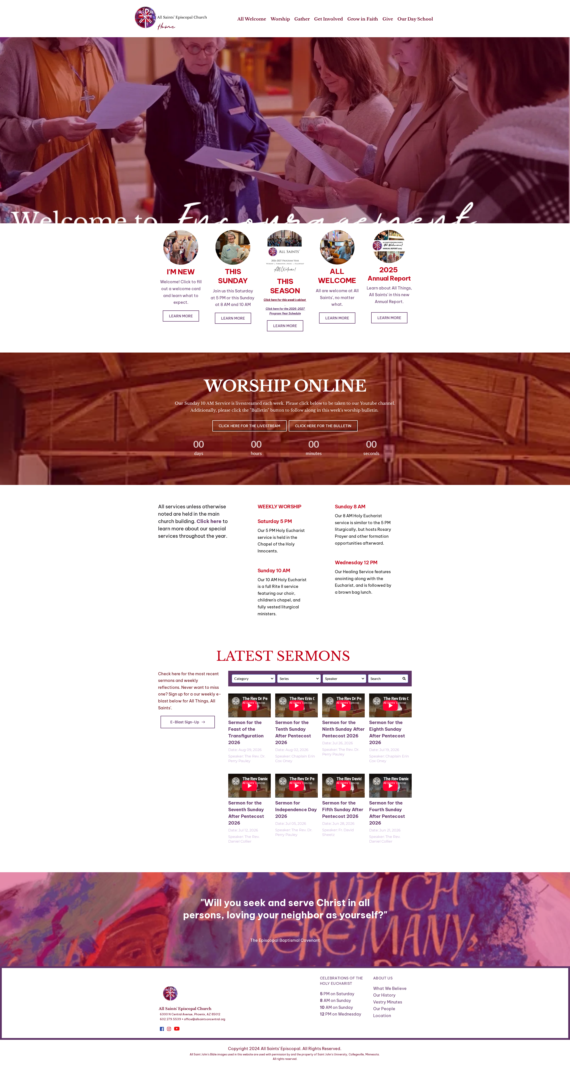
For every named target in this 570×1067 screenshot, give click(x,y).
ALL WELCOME (337, 276)
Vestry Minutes (388, 1002)
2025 (389, 269)
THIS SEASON (285, 286)
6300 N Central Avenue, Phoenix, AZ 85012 (190, 1014)
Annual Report (389, 278)
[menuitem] (251, 19)
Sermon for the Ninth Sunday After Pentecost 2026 (343, 729)
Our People (384, 1008)
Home (166, 27)
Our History (384, 995)
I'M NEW (181, 271)
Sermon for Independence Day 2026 (296, 809)
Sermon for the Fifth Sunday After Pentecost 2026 (342, 809)
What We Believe (390, 988)
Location (382, 1015)
